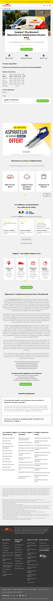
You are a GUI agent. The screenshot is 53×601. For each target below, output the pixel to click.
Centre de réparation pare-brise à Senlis (27, 368)
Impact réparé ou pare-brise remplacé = (26, 1)
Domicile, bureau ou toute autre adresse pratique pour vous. (21, 275)
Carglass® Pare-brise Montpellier (31, 572)
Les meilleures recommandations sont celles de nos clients (26, 206)
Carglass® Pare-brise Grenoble (31, 568)
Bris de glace (5, 543)
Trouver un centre (32, 539)
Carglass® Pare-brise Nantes (31, 561)
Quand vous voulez (33, 269)
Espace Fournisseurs (19, 568)
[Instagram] (12, 595)
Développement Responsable (18, 555)
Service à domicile (31, 543)
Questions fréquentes (26, 393)
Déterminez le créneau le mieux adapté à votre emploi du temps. (33, 275)
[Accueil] (8, 530)
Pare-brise (4, 545)
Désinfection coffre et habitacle (7, 575)
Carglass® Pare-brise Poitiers (31, 579)
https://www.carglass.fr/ (26, 513)
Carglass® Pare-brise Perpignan (31, 575)
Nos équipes (17, 547)
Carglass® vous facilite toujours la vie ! (26, 253)
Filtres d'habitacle (6, 569)
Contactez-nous (42, 543)
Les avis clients (44, 550)
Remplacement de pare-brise (7, 556)
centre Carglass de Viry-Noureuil (18, 325)
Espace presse (18, 552)
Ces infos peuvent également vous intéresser (26, 373)
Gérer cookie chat (17, 592)
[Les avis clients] (45, 556)
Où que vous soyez (9, 269)
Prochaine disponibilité (9, 63)
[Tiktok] (25, 595)
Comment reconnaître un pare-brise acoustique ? (26, 375)
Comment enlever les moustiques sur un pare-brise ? (26, 380)
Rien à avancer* (9, 58)
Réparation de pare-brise (8, 552)
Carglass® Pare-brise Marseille (31, 558)
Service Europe (18, 565)
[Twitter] (17, 595)
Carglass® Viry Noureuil (11, 99)
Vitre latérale (5, 550)
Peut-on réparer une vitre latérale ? (26, 377)
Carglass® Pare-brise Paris (31, 546)
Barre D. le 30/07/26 (42, 230)
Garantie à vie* (43, 58)
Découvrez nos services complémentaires (26, 161)
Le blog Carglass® (19, 558)
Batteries (4, 571)
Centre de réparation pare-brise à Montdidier (26, 365)
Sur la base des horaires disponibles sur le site (17, 513)
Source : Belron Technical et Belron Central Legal (13, 504)
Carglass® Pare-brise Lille (32, 564)
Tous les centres (30, 582)
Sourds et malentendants (44, 547)
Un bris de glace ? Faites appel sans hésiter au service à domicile (45, 275)
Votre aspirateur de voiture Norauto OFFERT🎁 (37, 1)
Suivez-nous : (6, 595)
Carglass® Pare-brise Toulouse (31, 554)
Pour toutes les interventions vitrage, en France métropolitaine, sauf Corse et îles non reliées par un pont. (24, 499)
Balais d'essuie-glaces (10, 186)
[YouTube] (20, 595)
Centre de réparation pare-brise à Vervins (26, 363)
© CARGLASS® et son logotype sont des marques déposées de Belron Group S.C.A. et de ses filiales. (25, 598)
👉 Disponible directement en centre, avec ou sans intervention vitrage (26, 165)
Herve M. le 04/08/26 (25, 230)
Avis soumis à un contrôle (26, 243)
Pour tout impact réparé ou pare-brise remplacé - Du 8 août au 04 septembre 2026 (26, 154)
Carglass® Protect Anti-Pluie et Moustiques (27, 187)
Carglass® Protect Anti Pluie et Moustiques (7, 566)
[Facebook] (14, 595)
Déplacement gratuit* (26, 58)
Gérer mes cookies (7, 592)
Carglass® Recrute (19, 563)
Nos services (6, 539)
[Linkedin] (23, 595)
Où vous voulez (21, 269)
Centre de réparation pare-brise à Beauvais (27, 366)
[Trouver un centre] (44, 5)
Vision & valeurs (18, 549)
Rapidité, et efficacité (45, 269)
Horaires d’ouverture (8, 72)
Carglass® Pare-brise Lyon (31, 550)
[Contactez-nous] (47, 5)
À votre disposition (8, 89)
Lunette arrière (5, 547)
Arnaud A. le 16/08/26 (8, 230)
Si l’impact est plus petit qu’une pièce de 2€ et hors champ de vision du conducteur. (20, 510)
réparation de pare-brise (15, 299)
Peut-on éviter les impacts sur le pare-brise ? (26, 378)
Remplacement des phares (6, 560)
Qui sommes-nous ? (19, 544)
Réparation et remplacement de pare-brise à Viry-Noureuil (26, 294)
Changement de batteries (43, 186)
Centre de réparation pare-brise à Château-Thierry (26, 361)
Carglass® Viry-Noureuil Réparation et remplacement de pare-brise (26, 35)
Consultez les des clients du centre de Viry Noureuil (26, 216)
